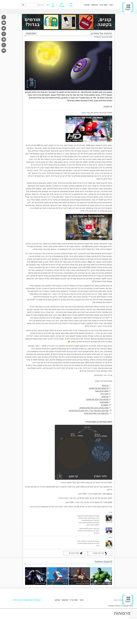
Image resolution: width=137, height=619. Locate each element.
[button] (23, 5)
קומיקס (86, 5)
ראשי (111, 5)
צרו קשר (53, 5)
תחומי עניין (103, 5)
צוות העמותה (61, 5)
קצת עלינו (71, 5)
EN (48, 5)
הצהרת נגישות (118, 600)
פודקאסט (94, 5)
